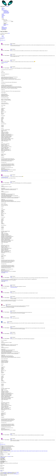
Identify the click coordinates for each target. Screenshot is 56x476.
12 (3, 444)
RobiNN (18, 472)
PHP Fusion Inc (10, 472)
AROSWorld (7, 6)
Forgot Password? (6, 24)
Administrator (5, 450)
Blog (2, 16)
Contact (3, 13)
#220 (11, 439)
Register (5, 25)
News (2, 9)
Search (3, 14)
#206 (11, 175)
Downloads (3, 15)
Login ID (1, 452)
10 (1, 444)
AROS (9, 33)
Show (12, 21)
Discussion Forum (6, 10)
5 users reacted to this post (4, 170)
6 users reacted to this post (4, 177)
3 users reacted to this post (13, 287)
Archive (1, 470)
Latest (3, 36)
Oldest (3, 35)
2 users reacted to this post (4, 280)
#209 (11, 285)
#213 (11, 311)
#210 (11, 292)
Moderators (8, 450)
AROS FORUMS (4, 28)
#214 (11, 317)
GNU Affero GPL (16, 473)
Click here (9, 456)
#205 (11, 67)
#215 (8, 322)
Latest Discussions (6, 11)
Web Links (3, 8)
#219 (11, 434)
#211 (11, 297)
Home (3, 26)
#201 (11, 44)
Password (1, 453)
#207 (11, 182)
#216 (11, 327)
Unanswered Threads (6, 12)
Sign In (5, 23)
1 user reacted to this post (4, 62)
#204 (11, 60)
